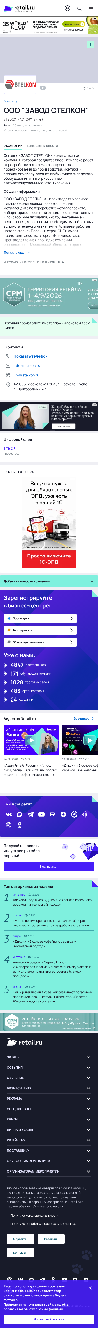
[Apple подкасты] (8, 825)
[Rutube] (52, 814)
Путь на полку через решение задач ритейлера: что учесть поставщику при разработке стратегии (51, 922)
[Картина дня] (67, 8)
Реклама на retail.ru (19, 471)
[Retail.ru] (30, 8)
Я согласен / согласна (49, 1319)
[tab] (13, 147)
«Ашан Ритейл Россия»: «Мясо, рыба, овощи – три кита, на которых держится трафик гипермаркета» (30, 770)
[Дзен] (63, 814)
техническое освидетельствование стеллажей (36, 130)
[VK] (8, 814)
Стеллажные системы (29, 125)
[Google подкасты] (85, 814)
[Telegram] (30, 814)
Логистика (11, 101)
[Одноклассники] (19, 825)
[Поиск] (79, 8)
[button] (49, 1057)
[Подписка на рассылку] (9, 1280)
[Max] (31, 1280)
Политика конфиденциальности (34, 1215)
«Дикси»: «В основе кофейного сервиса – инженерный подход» (44, 943)
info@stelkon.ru (27, 365)
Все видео (81, 718)
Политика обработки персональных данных (43, 1223)
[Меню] (91, 8)
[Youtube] (41, 814)
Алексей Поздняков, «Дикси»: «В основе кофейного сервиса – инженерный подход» (52, 902)
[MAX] (19, 814)
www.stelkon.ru (26, 375)
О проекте (19, 1239)
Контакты (19, 1252)
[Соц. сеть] (43, 88)
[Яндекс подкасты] (74, 814)
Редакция (50, 1239)
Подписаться (49, 866)
